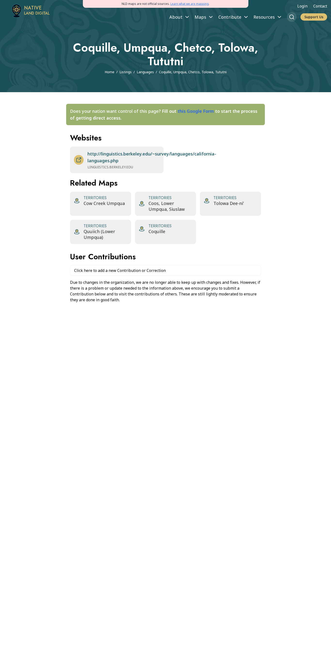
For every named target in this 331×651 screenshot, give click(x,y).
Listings (125, 72)
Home (109, 72)
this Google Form (196, 111)
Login (302, 6)
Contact (320, 6)
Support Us (313, 17)
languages (145, 72)
